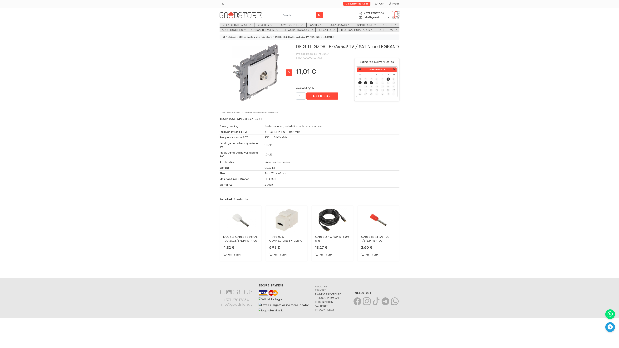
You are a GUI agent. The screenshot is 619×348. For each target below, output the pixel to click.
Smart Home (365, 24)
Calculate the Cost (357, 3)
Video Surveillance (235, 24)
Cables (314, 24)
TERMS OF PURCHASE (327, 298)
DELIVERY (320, 290)
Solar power (338, 24)
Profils (396, 3)
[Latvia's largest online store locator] (284, 304)
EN (223, 4)
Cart (381, 3)
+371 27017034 (374, 13)
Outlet (388, 24)
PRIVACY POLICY (324, 309)
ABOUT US (321, 286)
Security (263, 24)
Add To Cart (322, 96)
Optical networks (263, 29)
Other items (385, 29)
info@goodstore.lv (376, 17)
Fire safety (324, 29)
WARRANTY (321, 305)
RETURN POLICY (324, 302)
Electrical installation (355, 29)
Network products (297, 29)
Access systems (232, 29)
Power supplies (289, 24)
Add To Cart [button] (234, 255)
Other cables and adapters (255, 37)
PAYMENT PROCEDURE (328, 294)
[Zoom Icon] (256, 73)
